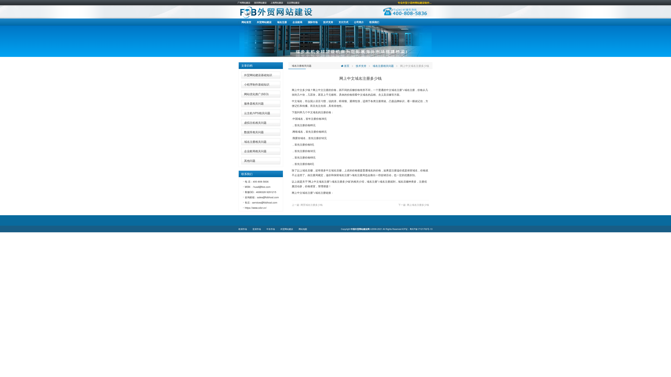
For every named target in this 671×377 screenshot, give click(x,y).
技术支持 (361, 66)
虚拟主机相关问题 (255, 123)
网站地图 (303, 228)
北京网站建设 (293, 2)
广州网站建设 (244, 2)
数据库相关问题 (254, 132)
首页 (346, 66)
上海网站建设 (276, 2)
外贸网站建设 (286, 228)
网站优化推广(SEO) (256, 94)
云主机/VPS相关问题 (257, 113)
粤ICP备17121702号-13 (421, 228)
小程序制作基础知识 (256, 84)
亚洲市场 (256, 228)
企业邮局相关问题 (255, 151)
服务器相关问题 (254, 103)
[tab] (261, 65)
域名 (394, 90)
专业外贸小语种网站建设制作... (415, 2)
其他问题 (249, 161)
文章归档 (246, 66)
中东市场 (270, 228)
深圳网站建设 (260, 2)
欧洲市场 (243, 228)
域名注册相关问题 (255, 142)
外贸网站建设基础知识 (258, 75)
